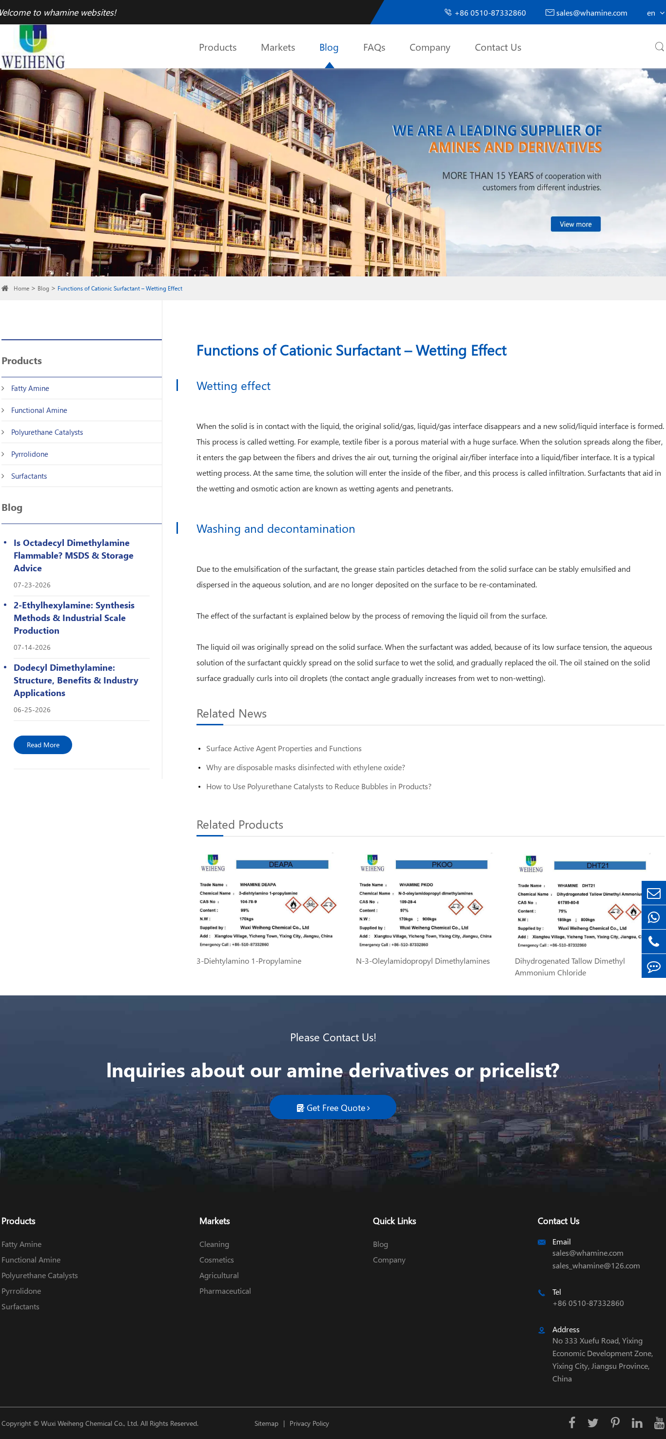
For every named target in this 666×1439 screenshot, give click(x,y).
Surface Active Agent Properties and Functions (284, 748)
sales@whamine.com (586, 12)
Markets (278, 46)
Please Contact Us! (333, 1037)
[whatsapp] (654, 917)
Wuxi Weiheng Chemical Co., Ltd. (89, 1423)
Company (430, 46)
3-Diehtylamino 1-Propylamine (248, 960)
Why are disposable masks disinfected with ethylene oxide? (305, 767)
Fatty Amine (30, 388)
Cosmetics (216, 1259)
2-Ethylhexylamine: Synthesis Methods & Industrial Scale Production (74, 617)
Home (21, 288)
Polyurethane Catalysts (47, 432)
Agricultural (219, 1275)
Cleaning (214, 1244)
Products (217, 46)
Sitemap (266, 1423)
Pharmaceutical (225, 1290)
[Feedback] (654, 966)
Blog (329, 46)
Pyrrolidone (29, 454)
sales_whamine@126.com (596, 1265)
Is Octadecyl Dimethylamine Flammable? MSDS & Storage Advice (74, 555)
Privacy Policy (309, 1423)
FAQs (374, 46)
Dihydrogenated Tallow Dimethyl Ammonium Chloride (570, 966)
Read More (43, 744)
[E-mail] (654, 893)
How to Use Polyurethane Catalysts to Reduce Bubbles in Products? (318, 786)
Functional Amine (39, 410)
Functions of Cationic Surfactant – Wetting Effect (120, 288)
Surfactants (29, 476)
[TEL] (654, 941)
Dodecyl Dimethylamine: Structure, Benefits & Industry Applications (76, 680)
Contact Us (498, 46)
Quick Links (394, 1220)
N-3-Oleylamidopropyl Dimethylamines (423, 960)
